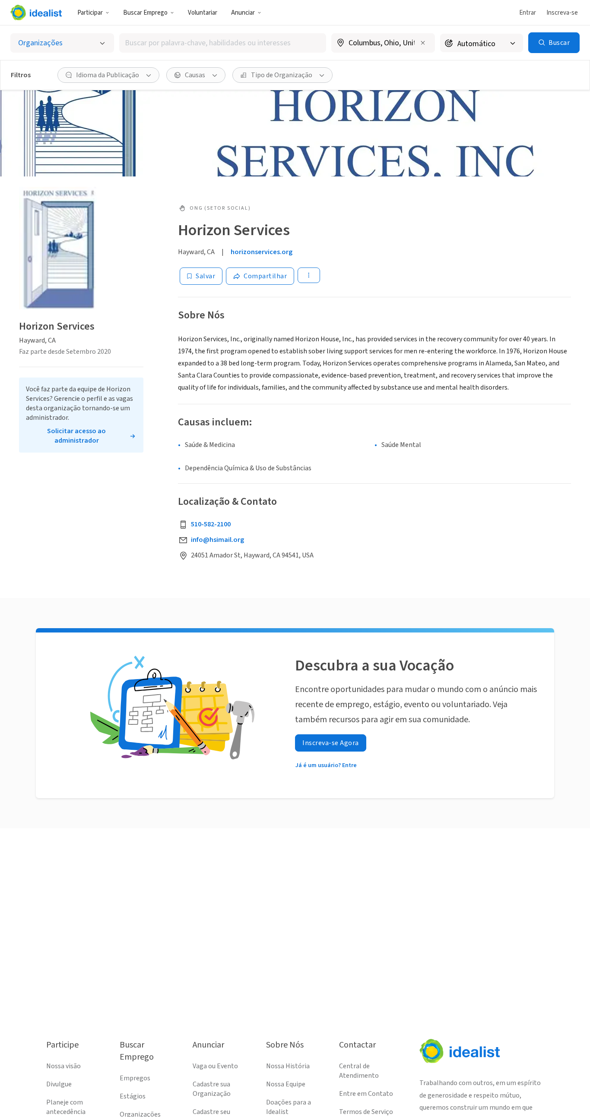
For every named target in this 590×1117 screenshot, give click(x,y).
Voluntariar (202, 12)
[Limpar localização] (423, 42)
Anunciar (243, 12)
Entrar (527, 12)
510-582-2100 (211, 524)
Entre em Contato (366, 1093)
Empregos (135, 1078)
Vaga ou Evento (215, 1066)
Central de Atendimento (359, 1070)
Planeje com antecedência (66, 1107)
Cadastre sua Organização (212, 1088)
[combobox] (223, 43)
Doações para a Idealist (288, 1107)
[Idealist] (36, 12)
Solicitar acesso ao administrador (76, 435)
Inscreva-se (562, 12)
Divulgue (59, 1084)
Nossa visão (63, 1066)
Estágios (133, 1096)
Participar (90, 12)
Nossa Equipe (285, 1084)
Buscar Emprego (145, 12)
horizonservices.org (261, 252)
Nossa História (288, 1066)
